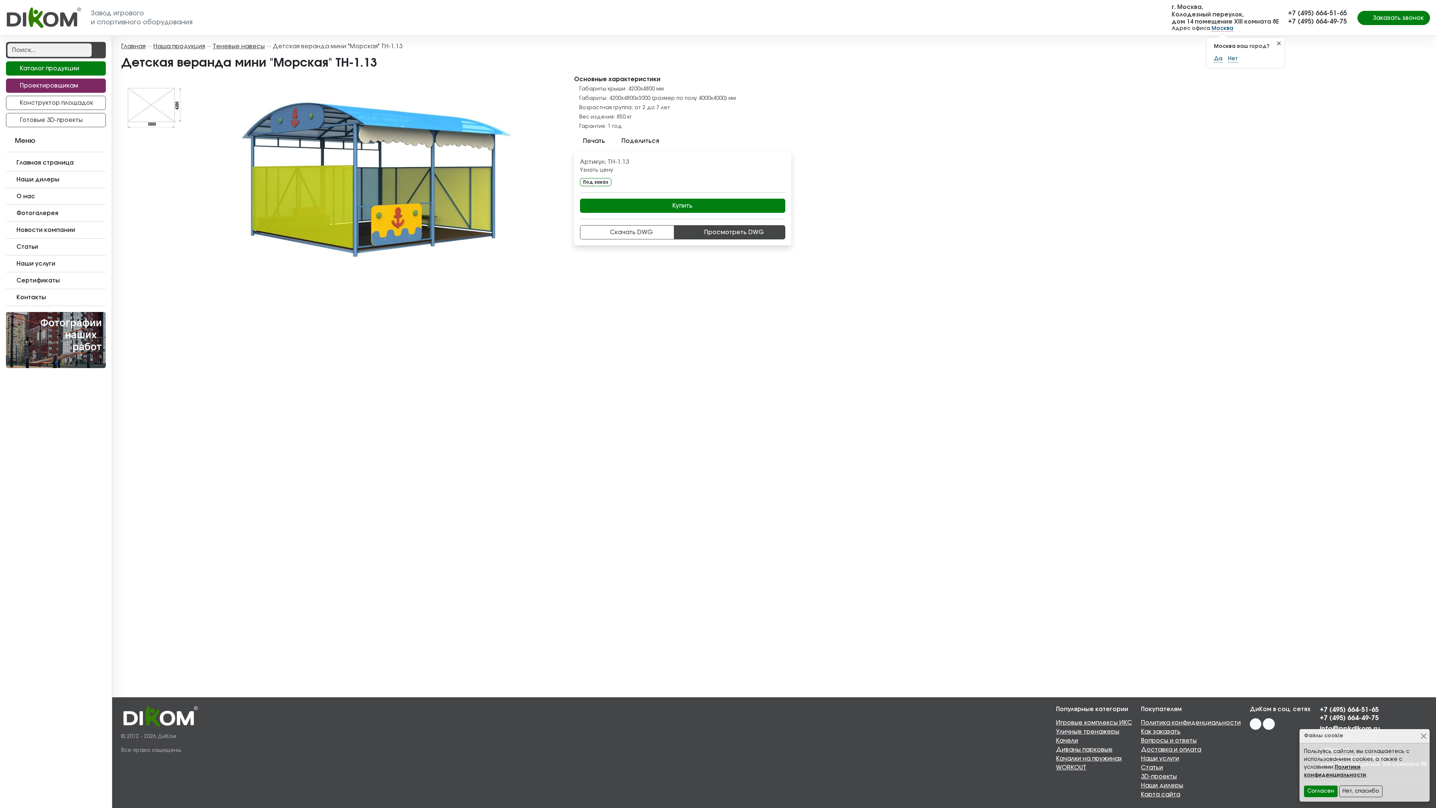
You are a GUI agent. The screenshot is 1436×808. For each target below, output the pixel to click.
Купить (682, 206)
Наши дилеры (1162, 786)
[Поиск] (98, 50)
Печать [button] (594, 141)
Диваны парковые (1084, 750)
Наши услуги (1160, 759)
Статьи (1152, 768)
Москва (1222, 28)
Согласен (1320, 791)
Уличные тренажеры (1087, 732)
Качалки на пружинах (1089, 759)
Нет (1233, 58)
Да (1218, 58)
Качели (1067, 741)
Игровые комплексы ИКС (1094, 723)
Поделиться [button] (640, 141)
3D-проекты (1159, 777)
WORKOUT (1071, 768)
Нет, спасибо (1361, 791)
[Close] (1423, 736)
